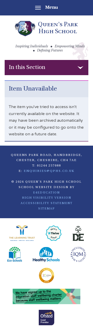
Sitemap (46, 208)
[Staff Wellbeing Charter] (47, 297)
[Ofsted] (46, 318)
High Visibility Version (46, 197)
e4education (46, 192)
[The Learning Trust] (22, 233)
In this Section (27, 68)
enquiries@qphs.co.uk (49, 171)
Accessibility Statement (47, 203)
